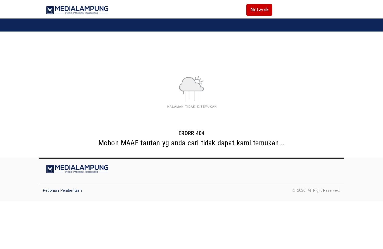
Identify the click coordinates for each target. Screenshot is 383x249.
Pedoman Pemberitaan (62, 190)
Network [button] (260, 9)
